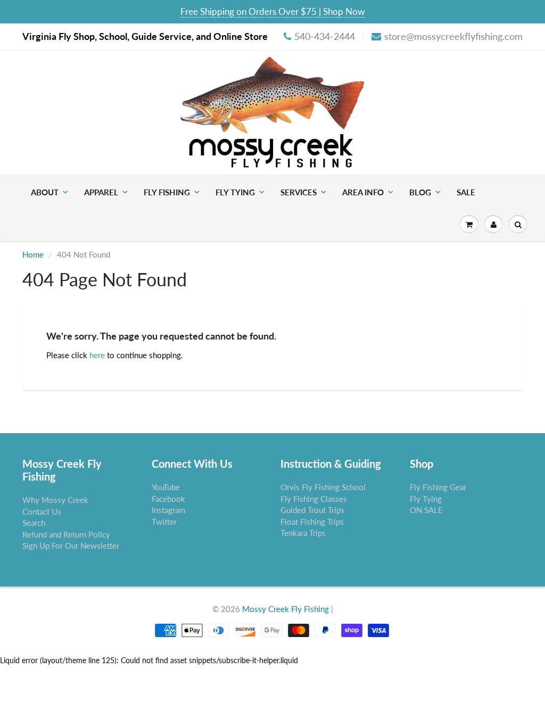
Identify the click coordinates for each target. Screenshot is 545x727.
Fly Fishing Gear (438, 487)
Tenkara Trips (303, 533)
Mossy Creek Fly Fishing (285, 609)
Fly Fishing (167, 192)
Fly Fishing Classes (313, 498)
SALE (466, 192)
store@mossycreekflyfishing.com (453, 36)
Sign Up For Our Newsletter (70, 545)
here (97, 355)
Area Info (363, 192)
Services (298, 192)
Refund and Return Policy (66, 534)
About (45, 192)
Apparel (101, 192)
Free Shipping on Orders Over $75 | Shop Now (272, 11)
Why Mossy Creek (55, 500)
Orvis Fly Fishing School (323, 487)
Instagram (168, 510)
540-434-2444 (324, 36)
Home (33, 254)
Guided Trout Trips (312, 510)
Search (33, 522)
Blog (420, 192)
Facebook (168, 498)
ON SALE (426, 510)
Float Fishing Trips (312, 521)
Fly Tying (235, 192)
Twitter (164, 521)
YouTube (166, 487)
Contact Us (41, 511)
